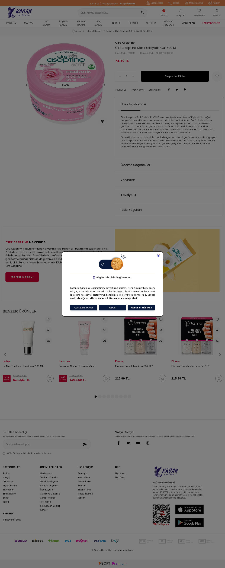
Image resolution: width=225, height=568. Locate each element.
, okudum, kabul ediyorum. (29, 453)
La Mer (7, 361)
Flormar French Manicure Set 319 (190, 366)
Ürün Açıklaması (133, 104)
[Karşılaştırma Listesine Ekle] (48, 340)
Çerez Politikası (48, 497)
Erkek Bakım (81, 23)
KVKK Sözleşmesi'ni (16, 453)
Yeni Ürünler (84, 477)
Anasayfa (79, 31)
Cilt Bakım (46, 23)
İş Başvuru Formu (12, 519)
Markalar (188, 23)
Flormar (119, 361)
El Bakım (108, 31)
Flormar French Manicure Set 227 (134, 366)
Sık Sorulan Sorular (50, 506)
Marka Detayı (22, 277)
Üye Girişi (120, 477)
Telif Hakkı (45, 501)
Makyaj (29, 23)
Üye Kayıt (120, 473)
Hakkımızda (46, 473)
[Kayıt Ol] (86, 444)
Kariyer (216, 3)
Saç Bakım (98, 23)
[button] (26, 85)
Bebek (116, 23)
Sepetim (82, 485)
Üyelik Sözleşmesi (49, 481)
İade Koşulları (131, 210)
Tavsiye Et (120, 89)
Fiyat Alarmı (137, 89)
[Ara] (142, 12)
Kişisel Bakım (63, 23)
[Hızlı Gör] (48, 330)
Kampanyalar (211, 23)
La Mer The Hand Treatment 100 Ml (23, 366)
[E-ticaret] (112, 564)
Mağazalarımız (196, 3)
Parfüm (11, 23)
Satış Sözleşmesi (49, 485)
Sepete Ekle (175, 76)
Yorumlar (128, 180)
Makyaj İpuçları (168, 23)
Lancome (64, 361)
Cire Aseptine (125, 43)
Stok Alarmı (155, 89)
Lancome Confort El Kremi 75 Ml (77, 366)
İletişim (176, 3)
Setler (151, 23)
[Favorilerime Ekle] (48, 319)
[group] (65, 85)
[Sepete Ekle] (50, 378)
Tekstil (133, 23)
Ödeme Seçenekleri (136, 165)
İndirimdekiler (84, 481)
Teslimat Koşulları (49, 477)
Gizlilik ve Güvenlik (50, 493)
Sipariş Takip (157, 3)
